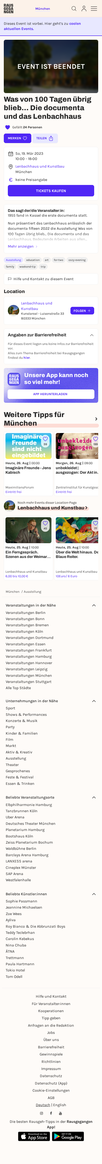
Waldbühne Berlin (21, 848)
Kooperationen (51, 1011)
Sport (10, 708)
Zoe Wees (14, 913)
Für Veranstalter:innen (51, 1003)
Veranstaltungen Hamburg (29, 656)
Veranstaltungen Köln (24, 631)
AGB (51, 1097)
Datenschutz (51, 1076)
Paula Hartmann (20, 964)
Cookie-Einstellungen (51, 1090)
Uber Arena (15, 817)
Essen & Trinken (20, 783)
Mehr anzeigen (21, 246)
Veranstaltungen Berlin (26, 612)
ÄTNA (10, 951)
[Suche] (74, 8)
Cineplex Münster (21, 867)
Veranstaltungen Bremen (27, 625)
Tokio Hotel (15, 970)
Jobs (51, 1032)
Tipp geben (51, 1018)
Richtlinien (51, 1061)
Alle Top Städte (18, 688)
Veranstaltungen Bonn (25, 619)
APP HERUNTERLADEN (61, 395)
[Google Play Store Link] (68, 1136)
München (12, 592)
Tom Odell (14, 976)
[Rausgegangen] (8, 8)
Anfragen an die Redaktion (51, 1025)
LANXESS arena (19, 861)
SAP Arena (14, 873)
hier (26, 358)
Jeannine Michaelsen (24, 907)
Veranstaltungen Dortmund (29, 637)
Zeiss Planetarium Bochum (29, 842)
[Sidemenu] (94, 8)
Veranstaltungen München (29, 675)
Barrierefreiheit (51, 1047)
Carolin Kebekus (20, 938)
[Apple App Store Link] (34, 1136)
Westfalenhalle (18, 880)
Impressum (51, 1068)
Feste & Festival (19, 777)
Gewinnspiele (51, 1054)
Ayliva (11, 920)
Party (10, 727)
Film (9, 739)
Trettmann (15, 957)
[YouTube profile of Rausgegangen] (60, 1113)
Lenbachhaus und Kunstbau (40, 166)
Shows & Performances (26, 714)
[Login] (84, 8)
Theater (12, 764)
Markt (11, 745)
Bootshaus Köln (19, 836)
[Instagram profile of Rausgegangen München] (41, 1113)
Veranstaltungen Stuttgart (28, 681)
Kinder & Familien (22, 733)
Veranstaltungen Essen (26, 644)
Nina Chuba (16, 945)
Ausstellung (13, 260)
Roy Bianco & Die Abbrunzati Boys (35, 926)
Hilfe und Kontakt (51, 996)
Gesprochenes (18, 771)
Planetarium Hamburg (25, 829)
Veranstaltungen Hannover (29, 663)
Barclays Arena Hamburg (27, 855)
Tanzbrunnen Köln (21, 811)
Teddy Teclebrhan (20, 932)
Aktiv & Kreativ (19, 752)
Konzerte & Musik (21, 720)
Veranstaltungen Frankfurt (29, 650)
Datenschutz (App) (51, 1083)
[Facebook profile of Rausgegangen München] (51, 1113)
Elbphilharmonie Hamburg (29, 804)
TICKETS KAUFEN (51, 191)
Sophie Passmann (21, 901)
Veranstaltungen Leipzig (26, 669)
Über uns (51, 1039)
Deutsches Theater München (31, 823)
